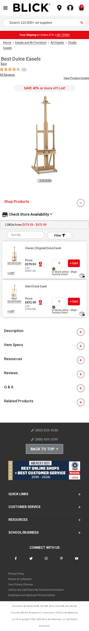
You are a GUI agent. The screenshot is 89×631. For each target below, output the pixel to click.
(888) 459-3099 (46, 439)
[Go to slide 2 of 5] (41, 180)
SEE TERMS (63, 34)
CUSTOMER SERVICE (24, 507)
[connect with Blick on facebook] (16, 561)
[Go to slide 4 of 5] (47, 180)
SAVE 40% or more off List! (44, 88)
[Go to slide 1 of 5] (38, 180)
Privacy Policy (16, 573)
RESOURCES (18, 520)
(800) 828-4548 (46, 430)
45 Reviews (7, 74)
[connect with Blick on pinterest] (61, 561)
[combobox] (25, 235)
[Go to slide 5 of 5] (50, 180)
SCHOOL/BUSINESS (23, 532)
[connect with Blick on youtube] (76, 561)
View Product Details (76, 78)
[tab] (44, 202)
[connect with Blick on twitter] (31, 561)
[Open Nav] (5, 8)
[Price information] (40, 264)
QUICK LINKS (18, 494)
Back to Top (42, 449)
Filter (58, 235)
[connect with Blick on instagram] (46, 561)
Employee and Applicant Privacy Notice (31, 595)
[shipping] (82, 276)
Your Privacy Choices (20, 584)
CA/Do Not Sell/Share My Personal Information (36, 589)
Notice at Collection (20, 579)
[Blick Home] (32, 8)
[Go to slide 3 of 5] (44, 180)
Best (4, 64)
